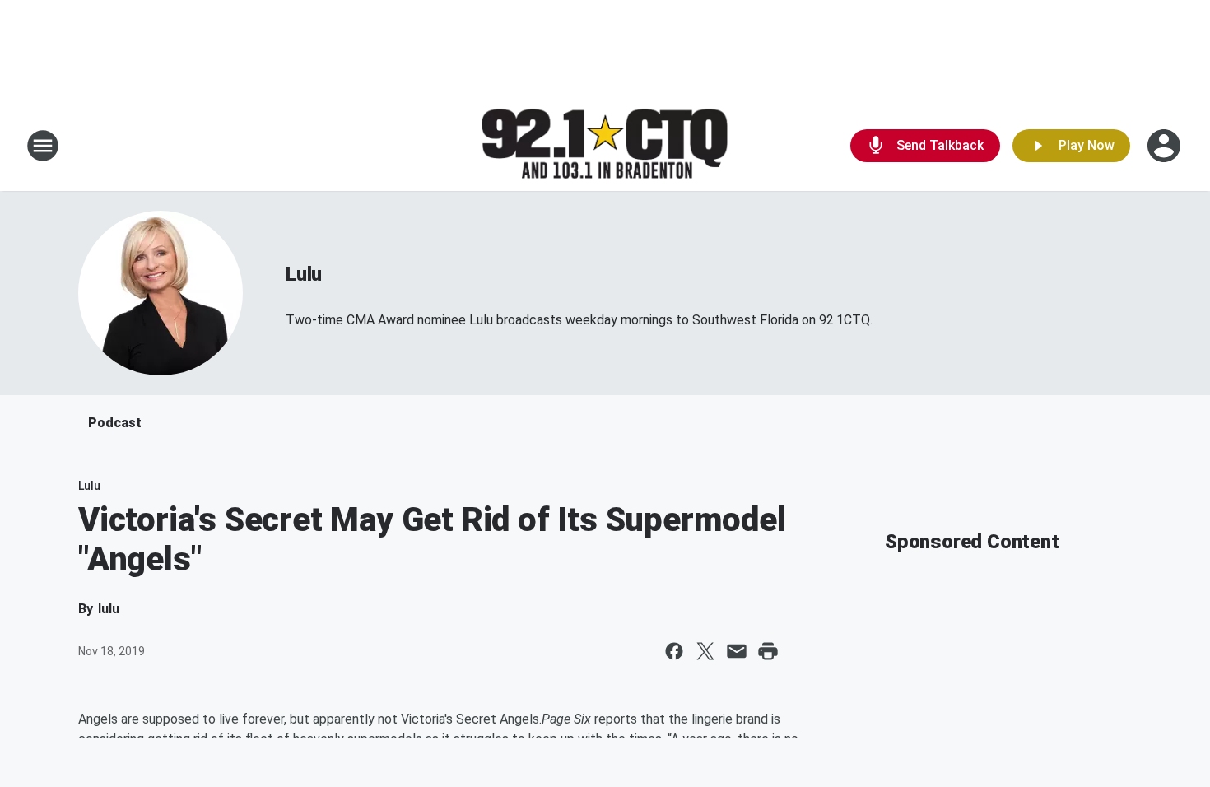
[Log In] (1165, 145)
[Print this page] (768, 651)
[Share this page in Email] (736, 651)
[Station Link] (605, 146)
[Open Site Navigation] (42, 145)
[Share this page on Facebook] (674, 651)
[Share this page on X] (705, 651)
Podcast (115, 423)
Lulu (304, 274)
